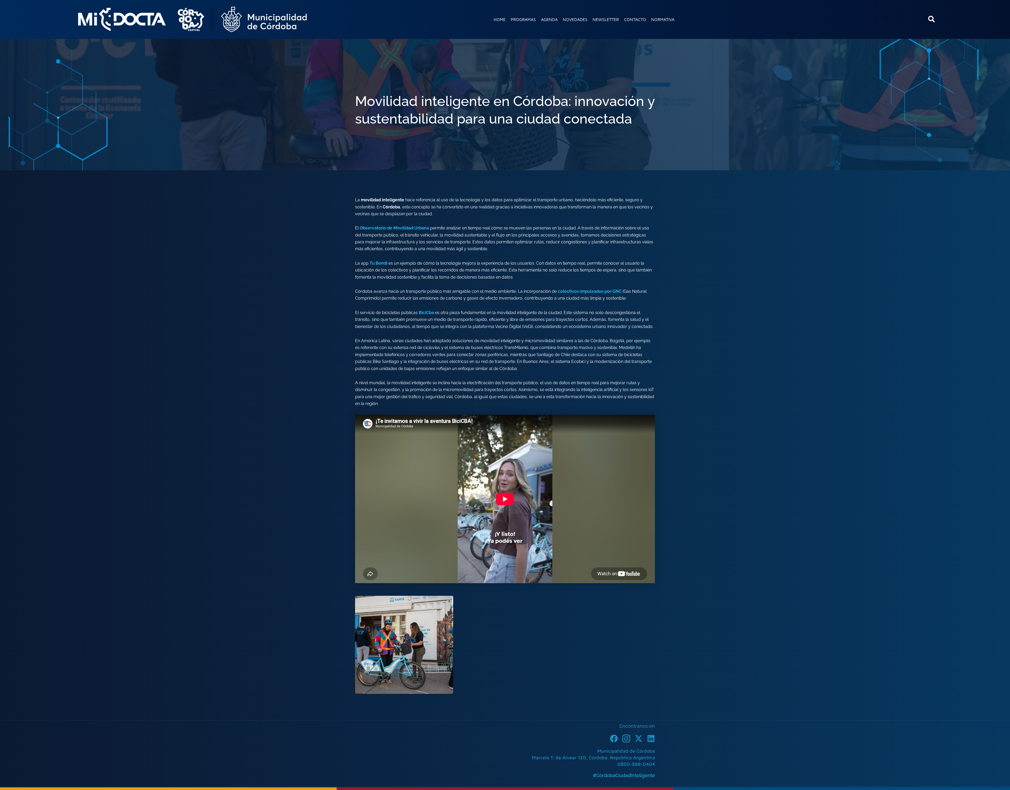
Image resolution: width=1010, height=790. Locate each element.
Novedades (575, 19)
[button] (931, 21)
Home (500, 19)
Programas (523, 19)
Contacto (635, 19)
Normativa (662, 19)
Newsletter (606, 19)
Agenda (549, 19)
